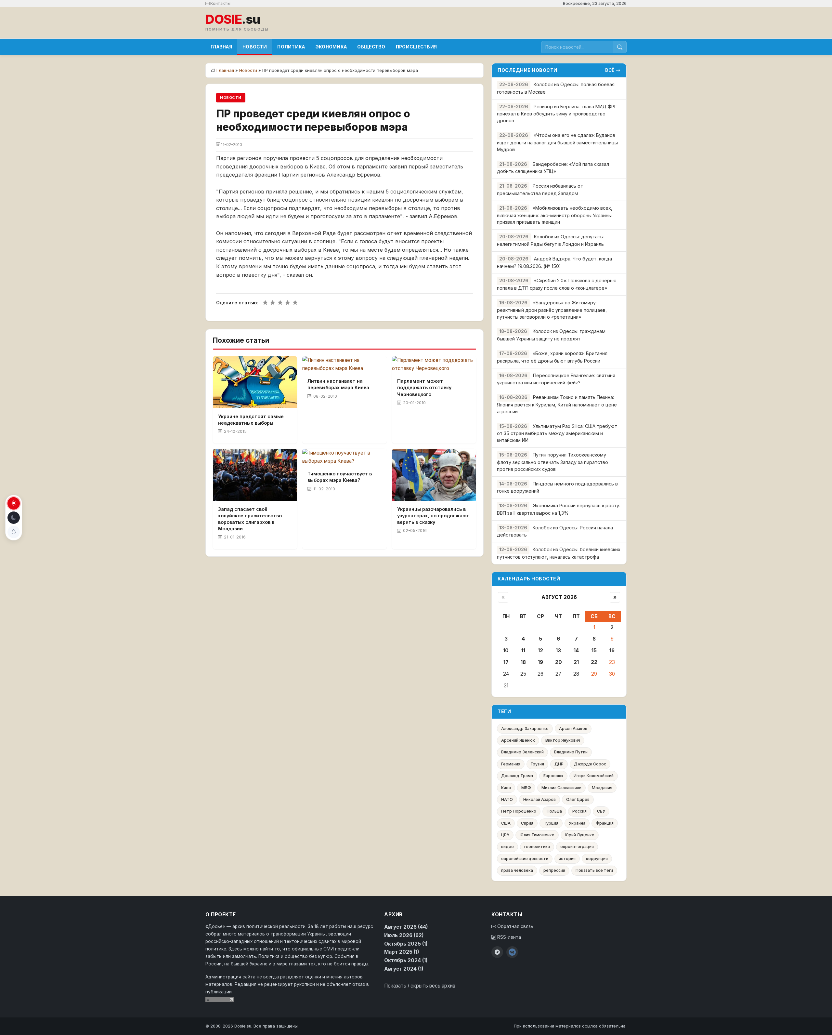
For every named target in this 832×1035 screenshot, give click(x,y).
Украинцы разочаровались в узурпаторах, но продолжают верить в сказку (433, 515)
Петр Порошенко (518, 811)
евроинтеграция (577, 846)
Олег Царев (578, 799)
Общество (371, 46)
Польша (554, 811)
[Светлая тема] (13, 503)
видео (507, 846)
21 (576, 662)
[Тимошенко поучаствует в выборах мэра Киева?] (344, 457)
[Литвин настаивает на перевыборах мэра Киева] (344, 364)
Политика (291, 46)
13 (558, 650)
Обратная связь (514, 926)
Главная (221, 46)
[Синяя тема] (13, 532)
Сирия (527, 823)
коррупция (597, 858)
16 (612, 650)
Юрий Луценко (579, 834)
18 (523, 662)
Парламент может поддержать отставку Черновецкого (424, 387)
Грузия (537, 764)
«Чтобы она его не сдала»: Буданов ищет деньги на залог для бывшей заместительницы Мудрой (557, 142)
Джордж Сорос (590, 764)
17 (506, 662)
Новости (254, 46)
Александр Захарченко (525, 728)
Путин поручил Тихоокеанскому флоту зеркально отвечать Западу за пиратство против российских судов (552, 462)
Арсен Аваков (573, 728)
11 (523, 650)
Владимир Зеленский (522, 752)
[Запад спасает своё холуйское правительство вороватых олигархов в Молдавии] (255, 475)
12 (540, 650)
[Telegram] (497, 952)
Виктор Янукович (562, 740)
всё (610, 70)
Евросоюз (553, 775)
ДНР (559, 764)
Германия (510, 764)
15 (594, 650)
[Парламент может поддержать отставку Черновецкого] (434, 364)
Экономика (331, 46)
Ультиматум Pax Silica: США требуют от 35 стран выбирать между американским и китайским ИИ (557, 433)
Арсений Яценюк (518, 740)
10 (506, 650)
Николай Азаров (539, 799)
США (506, 823)
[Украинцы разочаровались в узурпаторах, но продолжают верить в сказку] (434, 475)
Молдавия (602, 787)
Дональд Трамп (517, 775)
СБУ (601, 811)
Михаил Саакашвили (561, 787)
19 (540, 662)
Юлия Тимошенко (537, 834)
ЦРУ (505, 834)
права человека (517, 870)
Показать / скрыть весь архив (419, 986)
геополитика (537, 846)
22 (594, 662)
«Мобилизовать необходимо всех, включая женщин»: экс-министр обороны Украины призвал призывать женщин (554, 215)
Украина (577, 823)
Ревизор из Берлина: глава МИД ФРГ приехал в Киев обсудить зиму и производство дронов (557, 114)
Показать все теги (594, 870)
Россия (579, 811)
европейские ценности (524, 858)
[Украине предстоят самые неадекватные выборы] (255, 382)
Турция (551, 823)
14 (576, 650)
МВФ (526, 787)
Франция (605, 823)
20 (558, 662)
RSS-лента (508, 937)
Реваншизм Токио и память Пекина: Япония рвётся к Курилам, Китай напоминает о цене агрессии (557, 404)
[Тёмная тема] (13, 517)
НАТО (507, 799)
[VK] (512, 952)
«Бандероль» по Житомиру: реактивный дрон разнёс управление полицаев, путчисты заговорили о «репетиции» (552, 310)
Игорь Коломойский (594, 775)
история (567, 858)
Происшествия (416, 46)
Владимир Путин (571, 752)
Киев (506, 787)
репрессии (554, 870)
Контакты (219, 3)
